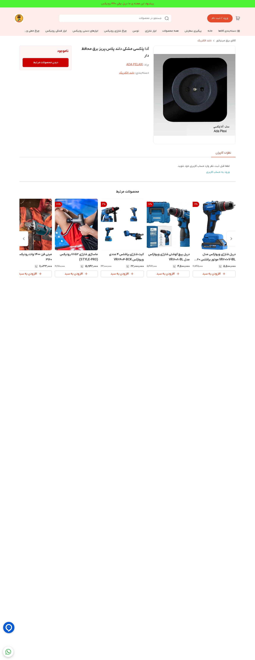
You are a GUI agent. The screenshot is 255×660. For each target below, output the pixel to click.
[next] (23, 238)
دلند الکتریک (205, 40)
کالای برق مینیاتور (226, 40)
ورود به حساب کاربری (218, 172)
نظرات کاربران (223, 153)
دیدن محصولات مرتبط (45, 62)
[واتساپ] (8, 652)
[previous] (231, 238)
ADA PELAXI (134, 64)
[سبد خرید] (238, 18)
